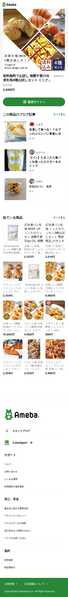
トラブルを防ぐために (15, 538)
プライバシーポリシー (15, 515)
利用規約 (8, 560)
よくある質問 (10, 479)
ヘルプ (7, 464)
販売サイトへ (36, 102)
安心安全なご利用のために (17, 530)
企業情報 (9, 583)
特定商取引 (9, 567)
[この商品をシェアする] (62, 16)
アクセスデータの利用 (15, 523)
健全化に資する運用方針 (16, 508)
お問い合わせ (10, 471)
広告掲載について (34, 583)
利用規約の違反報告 (14, 486)
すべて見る (59, 114)
